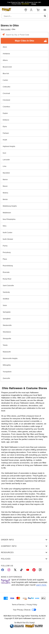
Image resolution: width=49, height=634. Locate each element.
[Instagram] (8, 569)
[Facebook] (2, 569)
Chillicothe (6, 87)
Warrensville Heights (10, 358)
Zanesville (6, 378)
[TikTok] (21, 569)
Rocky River (7, 279)
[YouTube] (27, 569)
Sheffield (6, 299)
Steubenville (7, 325)
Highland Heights (9, 146)
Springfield (6, 319)
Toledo (5, 345)
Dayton (5, 113)
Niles (4, 226)
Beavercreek (7, 67)
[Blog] (40, 569)
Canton (5, 80)
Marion (5, 179)
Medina (5, 193)
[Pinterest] (34, 569)
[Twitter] (15, 569)
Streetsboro (7, 332)
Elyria (5, 126)
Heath (5, 140)
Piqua (5, 259)
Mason (5, 186)
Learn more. (41, 585)
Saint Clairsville (8, 285)
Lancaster (6, 160)
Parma (5, 246)
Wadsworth (7, 352)
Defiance (6, 120)
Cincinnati (6, 93)
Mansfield (6, 173)
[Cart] (38, 10)
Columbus (6, 107)
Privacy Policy (32, 604)
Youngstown (7, 372)
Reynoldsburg (8, 266)
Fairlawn (6, 133)
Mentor (5, 199)
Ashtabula (6, 54)
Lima (4, 166)
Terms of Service (18, 604)
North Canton (7, 232)
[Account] (31, 9)
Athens (5, 60)
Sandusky (6, 292)
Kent (4, 153)
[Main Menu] (44, 10)
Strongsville (7, 338)
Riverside (6, 272)
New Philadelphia (9, 219)
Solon (5, 305)
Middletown (7, 213)
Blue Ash (6, 73)
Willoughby (7, 365)
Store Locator (6, 29)
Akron (5, 47)
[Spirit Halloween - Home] (6, 10)
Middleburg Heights (10, 206)
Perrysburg (7, 252)
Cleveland (6, 100)
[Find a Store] (25, 9)
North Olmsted (8, 239)
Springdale (7, 312)
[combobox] (24, 16)
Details (33, 4)
